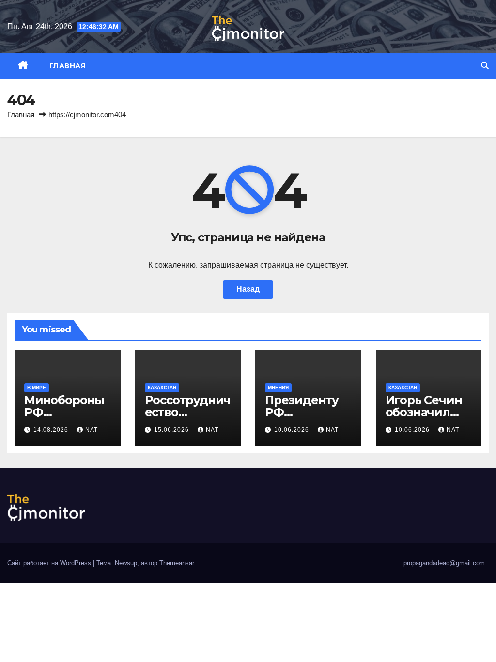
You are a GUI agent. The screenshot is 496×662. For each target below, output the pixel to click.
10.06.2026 (292, 429)
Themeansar (176, 563)
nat (91, 429)
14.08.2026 (51, 429)
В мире (36, 387)
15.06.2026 (172, 429)
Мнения (278, 387)
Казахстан (162, 387)
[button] (485, 66)
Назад (248, 289)
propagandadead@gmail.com (444, 563)
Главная (67, 66)
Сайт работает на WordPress (50, 563)
